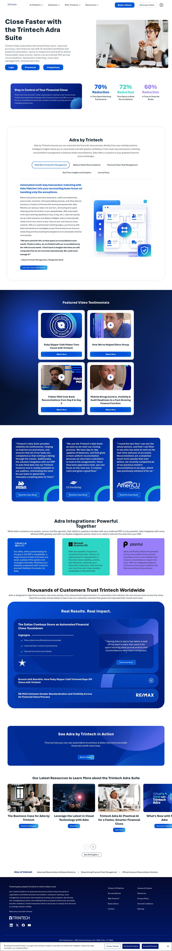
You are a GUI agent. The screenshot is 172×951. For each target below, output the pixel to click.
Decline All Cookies (131, 946)
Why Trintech (71, 5)
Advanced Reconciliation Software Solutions (56, 872)
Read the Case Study (28, 495)
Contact (111, 909)
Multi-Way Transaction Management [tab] (51, 165)
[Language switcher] (161, 5)
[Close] (168, 946)
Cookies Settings (112, 946)
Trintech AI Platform (116, 888)
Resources (90, 5)
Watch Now (61, 354)
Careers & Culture (144, 888)
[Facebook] (23, 925)
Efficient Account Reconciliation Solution (140, 872)
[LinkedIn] (11, 925)
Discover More (147, 5)
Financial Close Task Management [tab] (122, 165)
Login (11, 67)
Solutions (53, 5)
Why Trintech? (113, 898)
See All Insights (90, 854)
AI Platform (35, 5)
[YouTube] (29, 925)
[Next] (93, 847)
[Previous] (86, 847)
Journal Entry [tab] (103, 172)
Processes (30, 67)
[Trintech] (15, 5)
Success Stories (114, 893)
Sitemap (140, 909)
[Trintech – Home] (42, 917)
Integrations (53, 67)
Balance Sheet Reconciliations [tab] (87, 165)
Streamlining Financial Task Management (99, 872)
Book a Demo (124, 5)
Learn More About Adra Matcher (33, 268)
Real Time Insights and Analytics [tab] (77, 172)
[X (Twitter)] (17, 925)
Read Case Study (126, 662)
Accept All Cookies (150, 946)
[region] (86, 946)
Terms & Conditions (145, 904)
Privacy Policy (143, 898)
